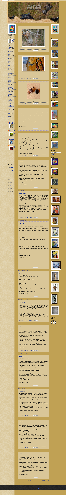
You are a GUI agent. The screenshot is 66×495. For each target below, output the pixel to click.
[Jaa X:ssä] (35, 50)
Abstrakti (9, 47)
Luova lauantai (10, 76)
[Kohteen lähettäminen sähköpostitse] (33, 50)
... (12, 176)
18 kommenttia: (29, 415)
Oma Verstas (11, 139)
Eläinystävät (10, 55)
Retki (20, 454)
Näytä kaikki (14, 151)
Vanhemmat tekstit (45, 480)
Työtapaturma (22, 356)
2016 (10, 185)
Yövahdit (21, 223)
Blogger (38, 488)
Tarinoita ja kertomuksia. (10, 104)
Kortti (9, 68)
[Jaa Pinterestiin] (37, 50)
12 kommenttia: (29, 217)
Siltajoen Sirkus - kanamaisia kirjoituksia (12, 131)
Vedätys (21, 422)
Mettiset (9, 84)
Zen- (9, 116)
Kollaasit (9, 66)
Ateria (20, 273)
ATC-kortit (10, 51)
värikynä (9, 114)
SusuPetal (11, 119)
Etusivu (29, 480)
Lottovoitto (22, 302)
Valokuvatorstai (10, 109)
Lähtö (20, 110)
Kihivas (9, 61)
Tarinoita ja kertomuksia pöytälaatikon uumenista (10, 100)
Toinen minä (22, 193)
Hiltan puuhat (10, 57)
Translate (54, 154)
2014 (10, 188)
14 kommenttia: (29, 155)
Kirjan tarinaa (10, 64)
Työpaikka (21, 391)
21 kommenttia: (29, 447)
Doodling (9, 54)
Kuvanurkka (10, 73)
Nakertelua (10, 91)
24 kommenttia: (29, 320)
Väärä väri (22, 162)
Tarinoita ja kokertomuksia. (10, 97)
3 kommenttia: (29, 50)
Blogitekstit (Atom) (22, 482)
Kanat (9, 58)
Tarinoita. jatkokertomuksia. (11, 106)
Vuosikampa (10, 113)
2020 (10, 180)
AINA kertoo (10, 48)
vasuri (9, 110)
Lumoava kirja (14, 141)
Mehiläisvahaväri (11, 81)
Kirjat (9, 65)
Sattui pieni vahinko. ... (12, 173)
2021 (10, 179)
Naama (9, 90)
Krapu (9, 69)
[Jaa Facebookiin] (36, 50)
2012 (10, 191)
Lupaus (9, 77)
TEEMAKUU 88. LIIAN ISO (14, 148)
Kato (20, 326)
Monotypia (10, 87)
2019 (10, 182)
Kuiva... (12, 169)
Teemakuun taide (11, 107)
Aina (14, 39)
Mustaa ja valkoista (11, 88)
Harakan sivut (11, 145)
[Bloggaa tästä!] (34, 50)
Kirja (9, 62)
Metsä (9, 83)
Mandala (9, 80)
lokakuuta (12, 167)
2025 (10, 166)
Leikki (9, 74)
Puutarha (9, 94)
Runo (9, 95)
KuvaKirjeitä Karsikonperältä (12, 123)
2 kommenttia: (29, 103)
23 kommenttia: (29, 350)
